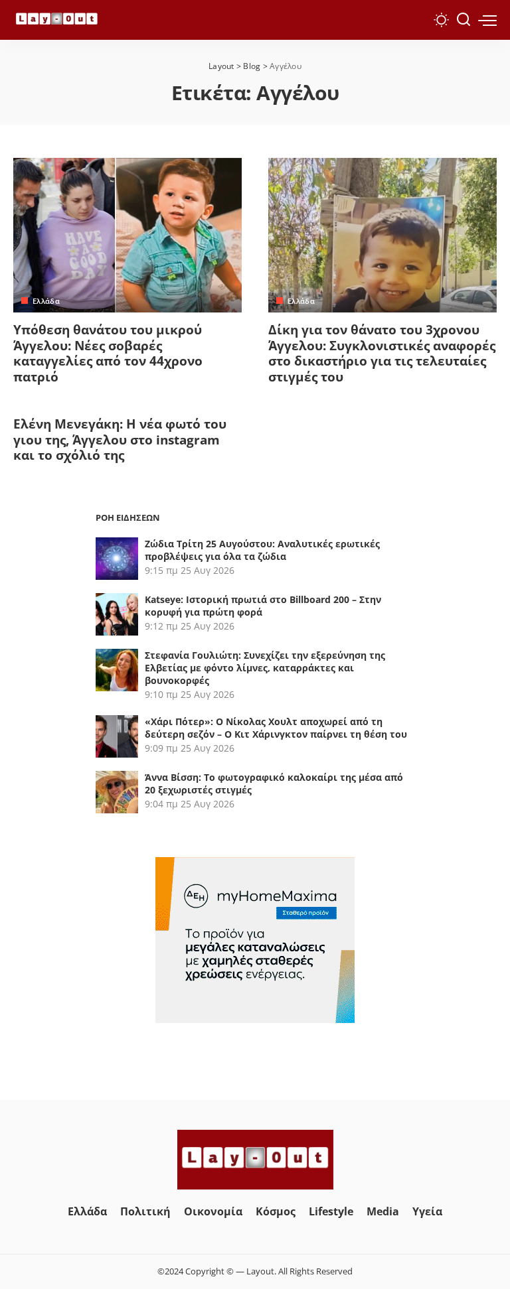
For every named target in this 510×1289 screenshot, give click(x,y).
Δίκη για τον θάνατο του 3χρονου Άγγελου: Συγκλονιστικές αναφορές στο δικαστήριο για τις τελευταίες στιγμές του (381, 353)
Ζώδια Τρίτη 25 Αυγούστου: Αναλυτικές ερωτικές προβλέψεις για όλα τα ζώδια (262, 550)
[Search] (463, 20)
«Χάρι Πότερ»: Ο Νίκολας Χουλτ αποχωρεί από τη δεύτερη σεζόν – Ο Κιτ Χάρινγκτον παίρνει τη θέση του (276, 727)
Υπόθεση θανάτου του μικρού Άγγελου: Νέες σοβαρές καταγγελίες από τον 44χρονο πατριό (108, 353)
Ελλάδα (46, 301)
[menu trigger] (487, 20)
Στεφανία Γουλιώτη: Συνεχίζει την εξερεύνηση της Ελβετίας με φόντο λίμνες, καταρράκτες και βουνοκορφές (265, 668)
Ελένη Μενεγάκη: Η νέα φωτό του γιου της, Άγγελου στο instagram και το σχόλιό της (119, 439)
